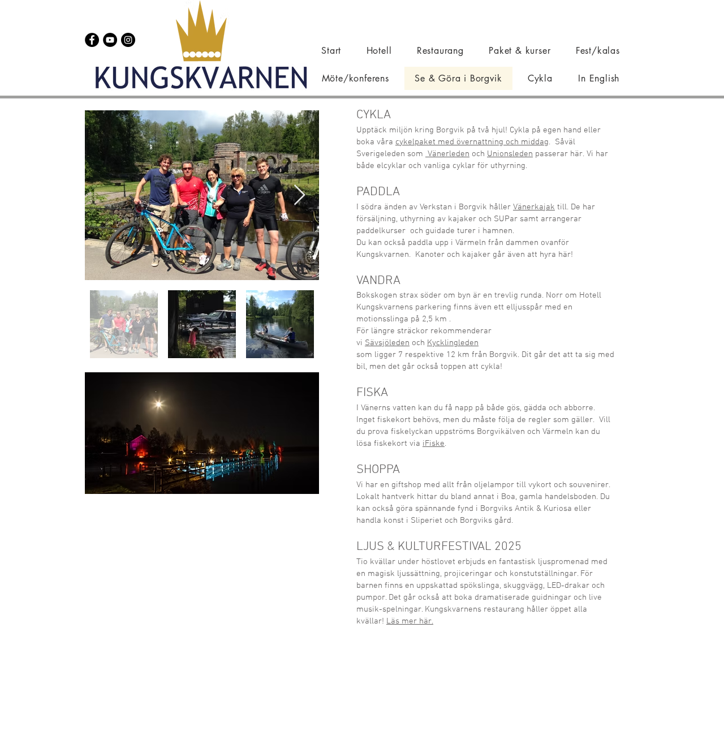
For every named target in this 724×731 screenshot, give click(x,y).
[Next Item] (299, 195)
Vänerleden (447, 154)
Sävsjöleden (387, 343)
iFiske (434, 443)
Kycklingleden (453, 343)
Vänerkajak (534, 207)
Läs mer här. (409, 621)
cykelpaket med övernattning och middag (472, 142)
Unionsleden (510, 154)
